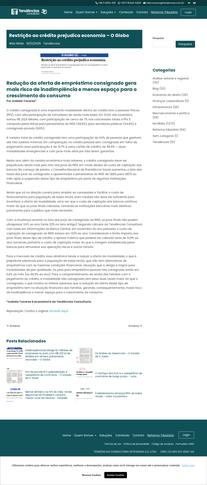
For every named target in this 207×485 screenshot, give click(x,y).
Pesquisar (158, 38)
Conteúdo (122, 435)
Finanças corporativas (168, 101)
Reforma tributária (166, 130)
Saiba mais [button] (188, 465)
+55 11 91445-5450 (131, 3)
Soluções (105, 435)
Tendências (161, 142)
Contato (138, 435)
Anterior (14, 326)
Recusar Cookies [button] (91, 475)
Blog (156, 89)
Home (67, 435)
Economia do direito (167, 95)
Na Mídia (17, 43)
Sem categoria (163, 136)
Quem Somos (83, 435)
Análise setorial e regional (171, 78)
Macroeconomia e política (171, 113)
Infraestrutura (162, 107)
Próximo (134, 326)
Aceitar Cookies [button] (115, 475)
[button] (85, 435)
